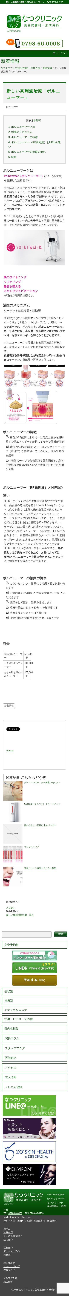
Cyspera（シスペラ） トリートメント (42, 804)
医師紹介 (10, 1057)
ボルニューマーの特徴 (23, 137)
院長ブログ (9, 1270)
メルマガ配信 (10, 1278)
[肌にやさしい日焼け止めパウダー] (12, 825)
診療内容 (8, 1232)
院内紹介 (8, 1239)
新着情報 (10, 61)
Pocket (10, 750)
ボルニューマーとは (21, 126)
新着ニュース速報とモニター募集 (40, 868)
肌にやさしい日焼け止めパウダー (40, 825)
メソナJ (10, 907)
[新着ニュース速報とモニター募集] (12, 868)
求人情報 (10, 1077)
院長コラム (12, 1038)
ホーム (7, 1228)
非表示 (36, 120)
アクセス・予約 (12, 1251)
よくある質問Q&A (13, 1236)
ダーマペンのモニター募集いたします (42, 782)
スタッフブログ (15, 1048)
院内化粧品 (11, 1028)
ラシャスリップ (31, 847)
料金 (12, 156)
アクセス (10, 1067)
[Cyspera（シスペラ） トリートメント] (12, 804)
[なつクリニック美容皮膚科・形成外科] (34, 19)
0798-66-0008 (15, 1213)
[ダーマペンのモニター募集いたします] (12, 782)
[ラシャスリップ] (12, 847)
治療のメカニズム (20, 131)
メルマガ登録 (13, 1087)
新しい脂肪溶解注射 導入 (20, 915)
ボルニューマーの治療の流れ (27, 151)
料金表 (7, 1254)
